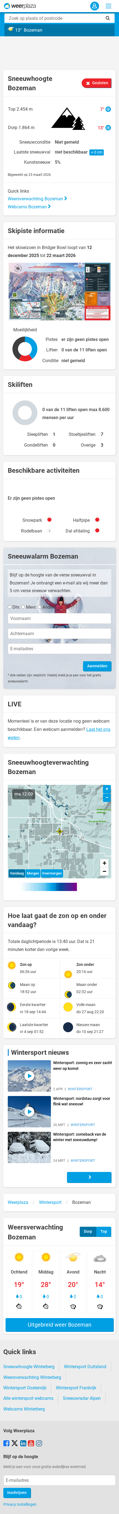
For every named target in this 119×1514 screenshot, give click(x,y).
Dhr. (16, 607)
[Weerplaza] (20, 6)
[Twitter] (14, 1444)
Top (103, 1231)
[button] (59, 831)
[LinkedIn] (23, 1444)
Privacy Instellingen (20, 1504)
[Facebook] (6, 1444)
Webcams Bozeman (28, 206)
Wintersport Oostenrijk (24, 1387)
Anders (49, 607)
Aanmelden (97, 666)
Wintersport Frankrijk (76, 1387)
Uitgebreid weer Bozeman (59, 1324)
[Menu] (108, 6)
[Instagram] (39, 1444)
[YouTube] (31, 1444)
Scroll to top (110, 1505)
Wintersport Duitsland (85, 1366)
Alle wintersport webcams (28, 1398)
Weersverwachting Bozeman (36, 198)
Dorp (88, 1231)
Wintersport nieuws (40, 1052)
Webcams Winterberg (24, 1409)
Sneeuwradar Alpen (82, 1398)
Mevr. (31, 607)
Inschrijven (17, 1492)
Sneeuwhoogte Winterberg (29, 1366)
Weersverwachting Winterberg (32, 1377)
